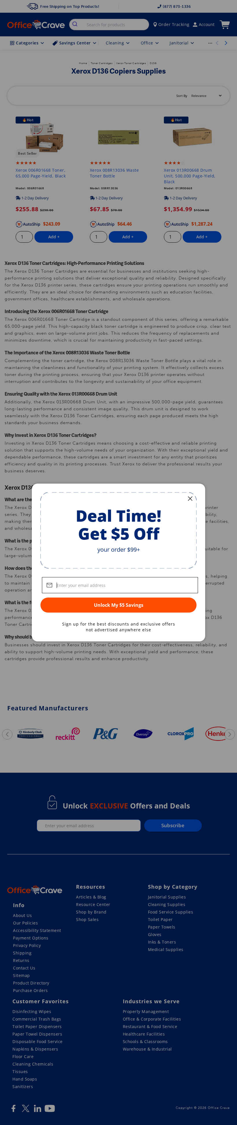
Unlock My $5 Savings (118, 605)
